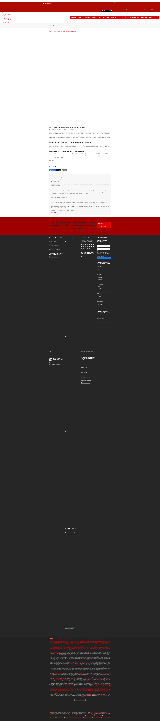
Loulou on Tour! (71, 129)
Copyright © (82, 691)
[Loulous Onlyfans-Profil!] (129, 9)
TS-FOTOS (99, 277)
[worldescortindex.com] (60, 717)
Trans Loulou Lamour (62, 129)
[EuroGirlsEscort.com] (89, 716)
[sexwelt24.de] (52, 717)
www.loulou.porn (84, 362)
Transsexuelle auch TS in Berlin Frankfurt (88, 672)
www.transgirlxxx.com (85, 377)
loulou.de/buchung (68, 629)
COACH (99, 288)
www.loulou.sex (84, 364)
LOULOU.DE (99, 304)
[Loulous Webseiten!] (119, 3)
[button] (157, 17)
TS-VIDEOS (100, 279)
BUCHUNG (99, 299)
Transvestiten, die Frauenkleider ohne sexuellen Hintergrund (99, 661)
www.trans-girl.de (84, 372)
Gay (85, 663)
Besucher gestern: (52, 246)
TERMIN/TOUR (99, 272)
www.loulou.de (84, 367)
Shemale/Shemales (62, 664)
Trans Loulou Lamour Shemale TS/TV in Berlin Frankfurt (68, 672)
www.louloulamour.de (85, 370)
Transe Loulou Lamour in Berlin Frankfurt (100, 689)
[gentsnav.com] (69, 717)
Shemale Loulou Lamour (82, 673)
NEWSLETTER (99, 301)
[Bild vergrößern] (80, 77)
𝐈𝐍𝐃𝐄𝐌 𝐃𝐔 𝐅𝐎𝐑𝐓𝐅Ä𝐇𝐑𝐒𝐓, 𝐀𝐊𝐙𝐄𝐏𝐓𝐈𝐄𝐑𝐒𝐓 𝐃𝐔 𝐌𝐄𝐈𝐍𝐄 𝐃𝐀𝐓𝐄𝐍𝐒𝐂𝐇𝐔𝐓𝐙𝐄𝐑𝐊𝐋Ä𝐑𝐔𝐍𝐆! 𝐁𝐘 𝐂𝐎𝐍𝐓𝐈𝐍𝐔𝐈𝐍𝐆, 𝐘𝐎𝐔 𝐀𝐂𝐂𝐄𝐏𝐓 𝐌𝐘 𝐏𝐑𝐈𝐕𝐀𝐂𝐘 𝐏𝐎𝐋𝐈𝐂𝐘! (103, 253)
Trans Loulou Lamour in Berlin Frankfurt (69, 690)
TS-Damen (93, 683)
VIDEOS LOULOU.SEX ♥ (106, 10)
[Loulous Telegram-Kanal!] (155, 9)
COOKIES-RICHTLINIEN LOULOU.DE (103, 321)
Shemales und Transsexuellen (63, 677)
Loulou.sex (52, 693)
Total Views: (51, 248)
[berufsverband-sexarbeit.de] (80, 716)
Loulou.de (107, 691)
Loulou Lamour (59, 673)
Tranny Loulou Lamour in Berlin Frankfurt (69, 691)
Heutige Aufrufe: (52, 242)
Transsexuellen (57, 678)
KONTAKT (98, 296)
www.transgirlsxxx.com (86, 380)
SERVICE (98, 281)
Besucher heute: (52, 244)
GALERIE (98, 274)
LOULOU (98, 266)
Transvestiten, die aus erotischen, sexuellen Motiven (83, 662)
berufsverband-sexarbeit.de (95, 712)
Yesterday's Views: (52, 245)
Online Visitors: (52, 241)
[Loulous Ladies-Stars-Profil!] (138, 9)
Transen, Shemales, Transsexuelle (80, 675)
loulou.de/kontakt (68, 628)
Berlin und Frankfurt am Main (69, 684)
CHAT (99, 286)
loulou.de (74, 627)
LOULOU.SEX (99, 307)
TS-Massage (51, 155)
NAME (98, 243)
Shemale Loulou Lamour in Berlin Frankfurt (69, 689)
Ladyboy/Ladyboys (73, 667)
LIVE (97, 269)
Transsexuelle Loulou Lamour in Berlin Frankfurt (85, 689)
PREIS (98, 291)
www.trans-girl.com (85, 375)
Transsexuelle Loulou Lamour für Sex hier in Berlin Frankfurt (93, 678)
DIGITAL (98, 293)
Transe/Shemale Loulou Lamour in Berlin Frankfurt (102, 684)
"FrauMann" (77, 665)
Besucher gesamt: (52, 249)
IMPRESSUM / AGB (100, 318)
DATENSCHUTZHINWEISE (101, 315)
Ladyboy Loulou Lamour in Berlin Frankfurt (83, 690)
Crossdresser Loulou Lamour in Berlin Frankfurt (99, 690)
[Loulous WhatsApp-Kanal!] (147, 9)
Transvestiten (71, 663)
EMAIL (98, 247)
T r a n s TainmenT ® (87, 691)
